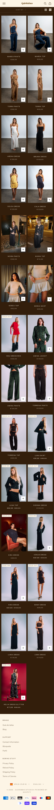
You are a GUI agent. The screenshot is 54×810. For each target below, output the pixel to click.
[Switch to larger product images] (46, 10)
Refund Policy (8, 767)
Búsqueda (7, 746)
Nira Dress (13, 605)
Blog (4, 729)
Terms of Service (9, 776)
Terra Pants (14, 106)
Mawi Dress (40, 605)
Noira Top (40, 256)
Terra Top (40, 106)
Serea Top (14, 306)
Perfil (5, 751)
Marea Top (40, 56)
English (37, 784)
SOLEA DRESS (14, 206)
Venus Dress (40, 555)
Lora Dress (40, 655)
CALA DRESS (40, 206)
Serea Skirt (40, 306)
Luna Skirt (40, 455)
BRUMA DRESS (40, 157)
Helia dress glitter (14, 704)
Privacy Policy (8, 763)
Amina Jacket (40, 356)
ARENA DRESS (13, 156)
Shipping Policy (9, 772)
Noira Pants (14, 256)
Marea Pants (13, 56)
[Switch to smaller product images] (50, 10)
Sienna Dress (40, 505)
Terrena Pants (40, 405)
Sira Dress (13, 555)
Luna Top (13, 505)
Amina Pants (13, 406)
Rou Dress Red (14, 356)
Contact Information (11, 742)
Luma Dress (14, 655)
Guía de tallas (8, 725)
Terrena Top (14, 455)
